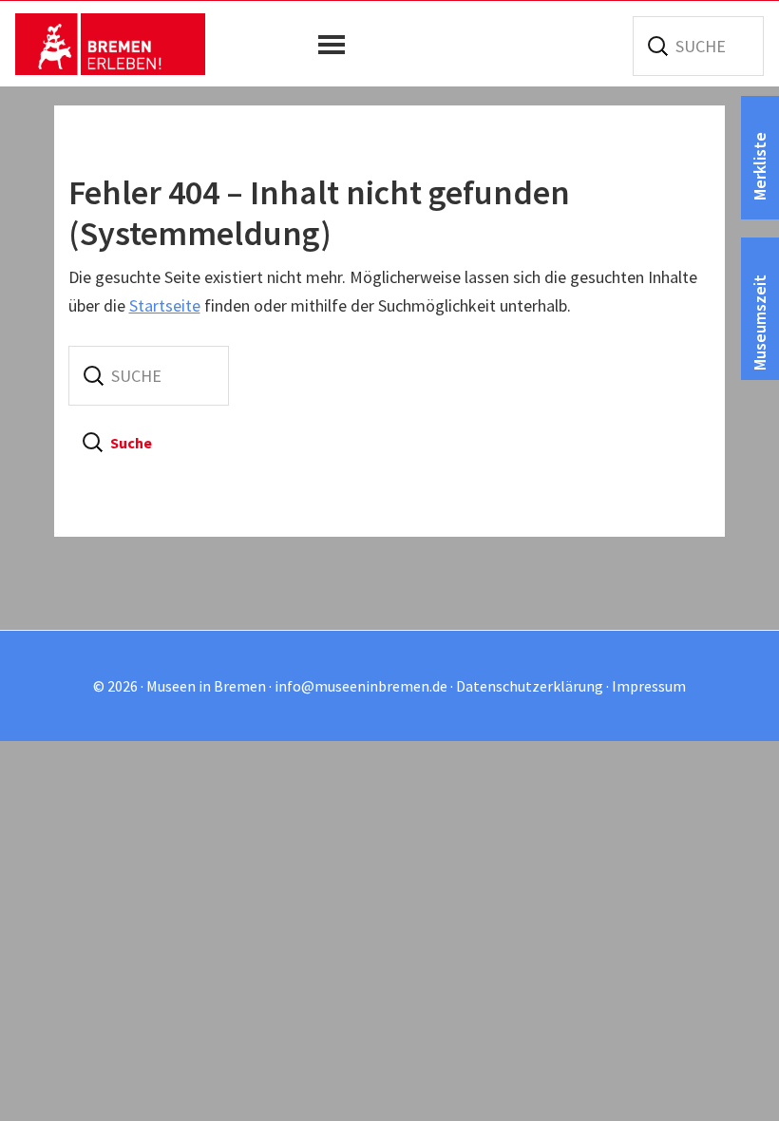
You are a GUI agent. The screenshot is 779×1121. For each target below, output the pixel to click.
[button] (336, 44)
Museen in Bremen (110, 44)
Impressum (649, 685)
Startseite (164, 305)
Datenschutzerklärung (529, 685)
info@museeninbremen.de (361, 685)
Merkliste (759, 166)
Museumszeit (759, 322)
